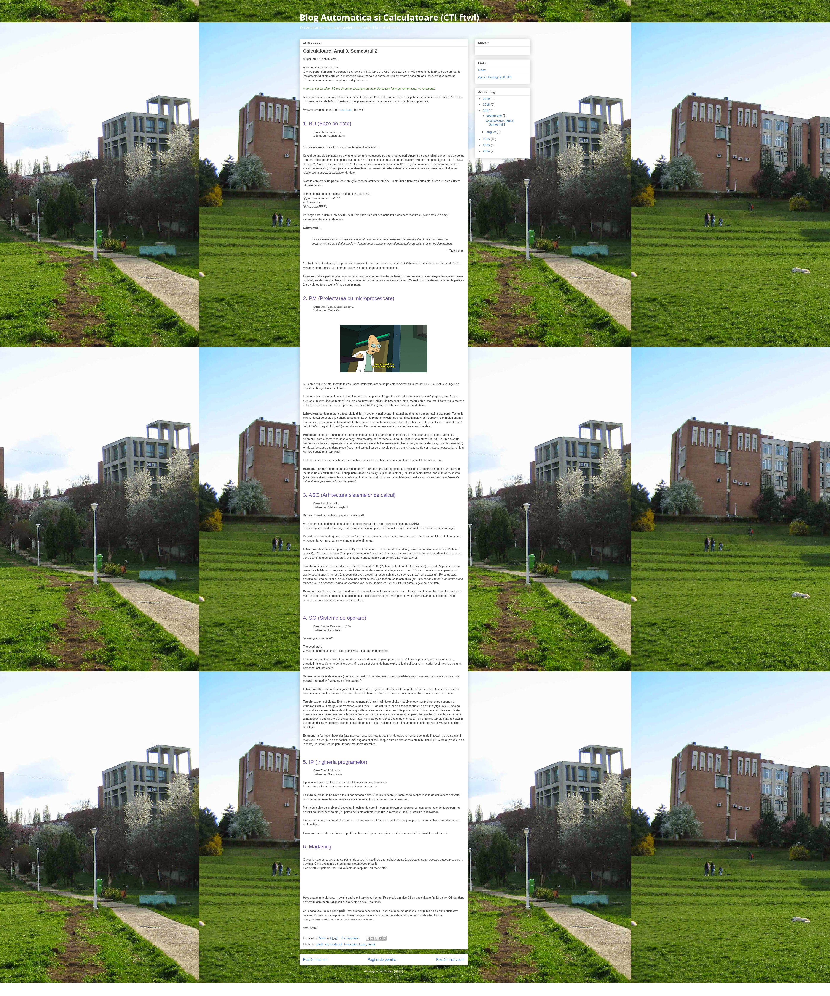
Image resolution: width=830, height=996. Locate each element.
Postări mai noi (315, 959)
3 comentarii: (351, 938)
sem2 (371, 944)
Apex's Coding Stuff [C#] (494, 77)
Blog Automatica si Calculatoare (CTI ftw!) (389, 17)
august (492, 132)
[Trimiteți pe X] (376, 938)
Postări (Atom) (393, 971)
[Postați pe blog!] (372, 938)
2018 (487, 104)
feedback (336, 944)
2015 (487, 145)
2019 (487, 98)
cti (326, 944)
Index (482, 70)
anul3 (319, 944)
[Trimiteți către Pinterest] (384, 938)
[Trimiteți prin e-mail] (368, 938)
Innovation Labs (355, 944)
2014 (487, 151)
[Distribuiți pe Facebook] (380, 938)
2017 (487, 110)
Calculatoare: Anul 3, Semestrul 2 (340, 51)
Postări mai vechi (450, 959)
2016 (487, 139)
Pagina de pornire (382, 959)
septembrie (495, 115)
